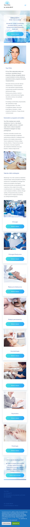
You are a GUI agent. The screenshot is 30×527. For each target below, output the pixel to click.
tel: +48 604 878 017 (8, 7)
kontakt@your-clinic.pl (13, 505)
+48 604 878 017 (9, 503)
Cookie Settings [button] (6, 523)
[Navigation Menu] (25, 5)
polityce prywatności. (13, 518)
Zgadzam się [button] (16, 523)
